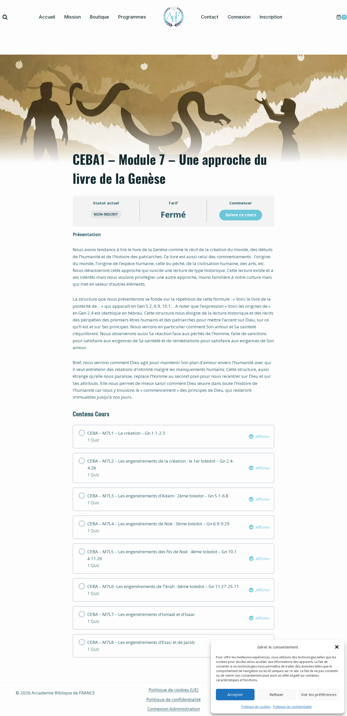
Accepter (235, 694)
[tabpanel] (173, 315)
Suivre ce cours (240, 215)
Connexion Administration (173, 709)
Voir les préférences (319, 694)
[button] (336, 646)
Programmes (132, 17)
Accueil (47, 17)
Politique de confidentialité (292, 707)
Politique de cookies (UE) (173, 690)
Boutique (99, 17)
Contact (209, 17)
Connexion (239, 17)
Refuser (276, 694)
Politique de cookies (256, 707)
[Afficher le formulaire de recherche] (5, 17)
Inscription (271, 17)
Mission (72, 17)
